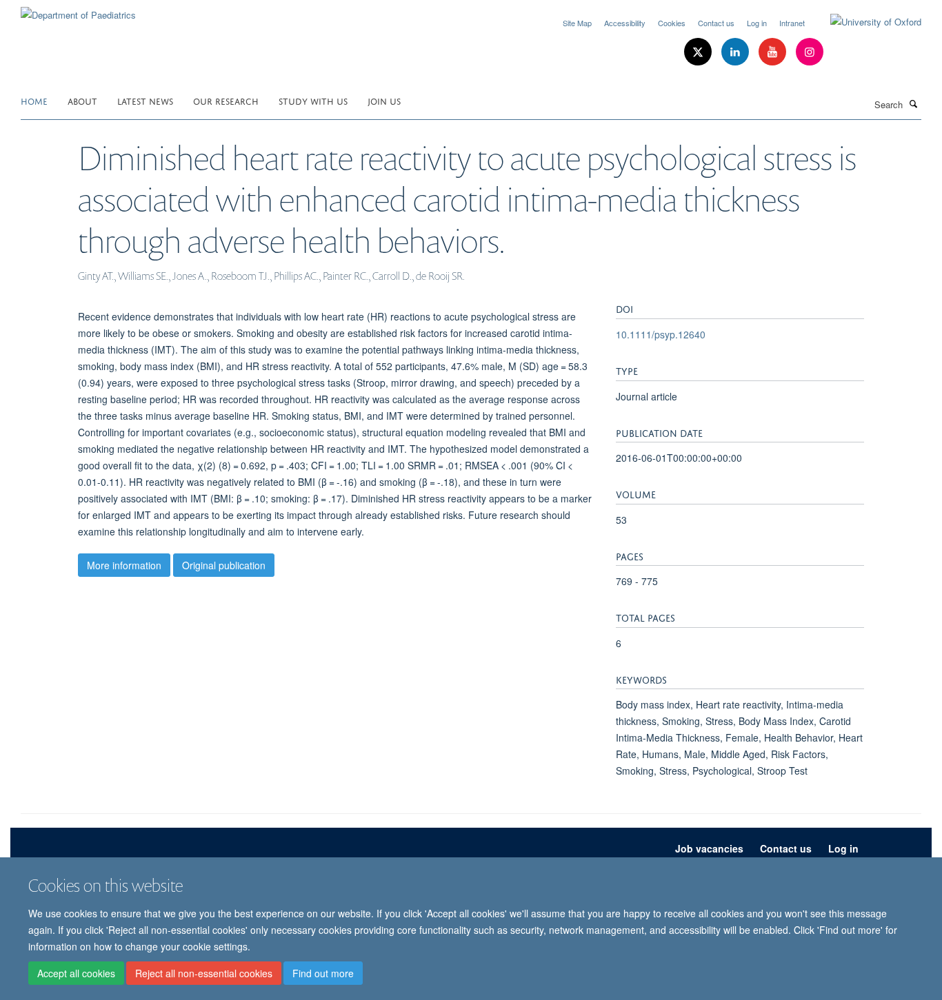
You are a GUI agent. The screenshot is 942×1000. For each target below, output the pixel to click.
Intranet (792, 22)
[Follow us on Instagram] (809, 52)
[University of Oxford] (865, 22)
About (82, 100)
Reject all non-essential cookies (203, 973)
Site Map (577, 22)
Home (34, 100)
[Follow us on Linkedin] (736, 52)
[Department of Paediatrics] (78, 10)
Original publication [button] (223, 565)
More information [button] (124, 565)
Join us (384, 100)
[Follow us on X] (699, 52)
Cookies (671, 22)
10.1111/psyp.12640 (660, 334)
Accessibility (624, 22)
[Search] (913, 103)
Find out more (323, 973)
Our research (226, 100)
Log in (757, 22)
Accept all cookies (76, 973)
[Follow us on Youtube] (774, 52)
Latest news (145, 100)
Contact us (716, 22)
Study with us (313, 100)
